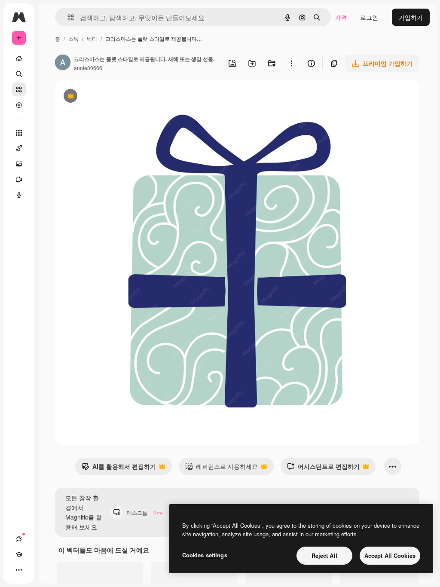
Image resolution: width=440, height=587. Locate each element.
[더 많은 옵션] (291, 63)
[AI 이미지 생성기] (19, 164)
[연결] (19, 539)
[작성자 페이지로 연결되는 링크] (62, 63)
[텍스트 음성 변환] (19, 195)
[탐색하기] (19, 105)
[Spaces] (19, 148)
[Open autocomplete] (67, 17)
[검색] (19, 74)
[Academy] (19, 554)
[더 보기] (19, 570)
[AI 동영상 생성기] (19, 179)
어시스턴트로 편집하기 (323, 468)
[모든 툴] (19, 133)
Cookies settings (204, 555)
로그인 (369, 17)
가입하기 (411, 17)
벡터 (92, 38)
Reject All (324, 555)
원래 (104, 96)
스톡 (73, 38)
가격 (341, 17)
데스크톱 (144, 512)
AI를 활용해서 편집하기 (119, 468)
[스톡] (19, 89)
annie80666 (88, 67)
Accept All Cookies (390, 555)
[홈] (19, 58)
